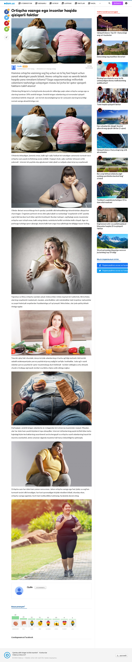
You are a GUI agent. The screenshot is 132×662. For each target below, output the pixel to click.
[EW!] (40, 623)
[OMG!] (56, 623)
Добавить (117, 3)
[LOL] (72, 623)
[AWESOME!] (15, 623)
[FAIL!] (23, 623)
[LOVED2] (48, 623)
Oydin (19, 66)
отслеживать (40, 587)
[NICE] (32, 623)
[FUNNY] (64, 623)
